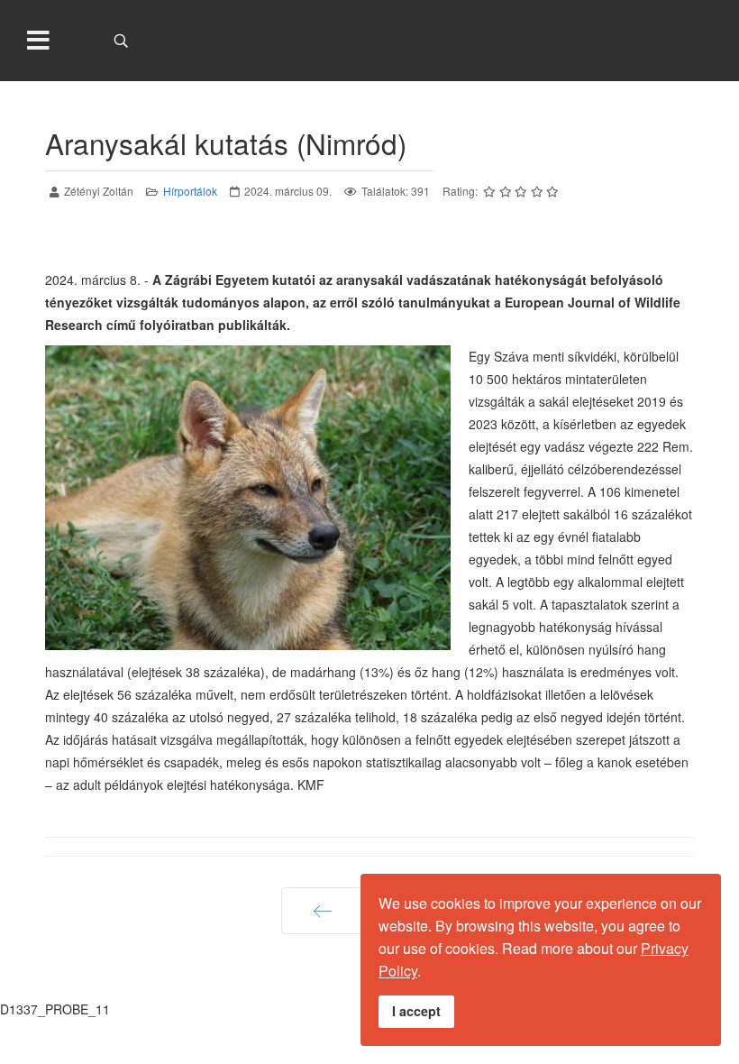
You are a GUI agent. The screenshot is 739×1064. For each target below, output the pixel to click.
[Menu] (39, 40)
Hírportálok (190, 190)
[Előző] (323, 910)
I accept (416, 1011)
